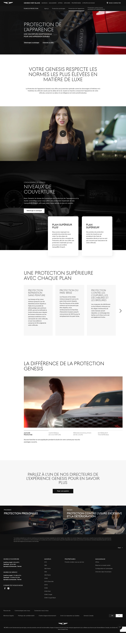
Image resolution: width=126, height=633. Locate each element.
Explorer (67, 3)
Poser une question (63, 491)
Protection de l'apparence (76, 8)
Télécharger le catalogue (34, 210)
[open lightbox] (63, 133)
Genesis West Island (32, 3)
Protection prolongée (58, 8)
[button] (120, 313)
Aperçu (46, 8)
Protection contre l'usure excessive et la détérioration (96, 8)
